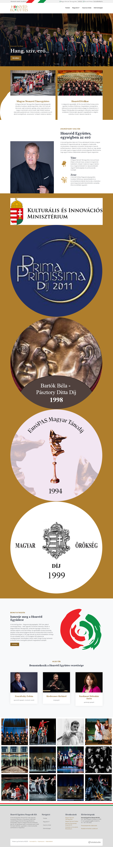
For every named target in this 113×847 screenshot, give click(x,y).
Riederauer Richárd (56, 696)
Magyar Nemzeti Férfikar (71, 821)
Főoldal (67, 8)
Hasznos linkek (86, 8)
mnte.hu (80, 1)
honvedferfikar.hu (98, 1)
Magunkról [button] (75, 8)
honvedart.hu (33, 841)
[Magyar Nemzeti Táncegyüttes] (55, 64)
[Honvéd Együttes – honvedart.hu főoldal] (19, 8)
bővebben (14, 644)
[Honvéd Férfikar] (58, 64)
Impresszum (41, 841)
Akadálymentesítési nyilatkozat (89, 828)
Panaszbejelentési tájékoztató (89, 825)
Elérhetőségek (98, 8)
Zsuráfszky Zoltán (24, 696)
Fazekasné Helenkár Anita (89, 697)
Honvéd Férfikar (80, 101)
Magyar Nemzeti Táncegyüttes (33, 101)
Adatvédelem (49, 841)
